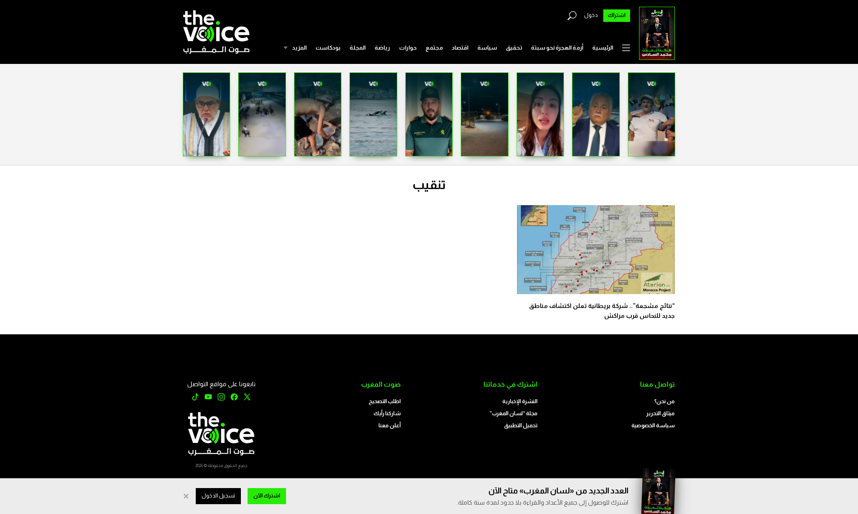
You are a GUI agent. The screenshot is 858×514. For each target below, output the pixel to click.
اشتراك (617, 15)
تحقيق (514, 47)
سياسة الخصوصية (653, 425)
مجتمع (434, 47)
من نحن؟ (664, 401)
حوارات (407, 47)
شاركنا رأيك (387, 413)
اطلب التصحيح (385, 401)
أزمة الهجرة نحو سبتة (557, 47)
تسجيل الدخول (218, 496)
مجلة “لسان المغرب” (514, 413)
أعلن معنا (390, 425)
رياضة (382, 47)
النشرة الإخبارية (520, 401)
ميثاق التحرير (660, 413)
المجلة (357, 47)
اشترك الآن (266, 496)
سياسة (487, 47)
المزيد (299, 47)
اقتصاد (460, 47)
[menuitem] (602, 48)
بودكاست (328, 47)
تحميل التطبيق (521, 425)
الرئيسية (602, 47)
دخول (591, 15)
